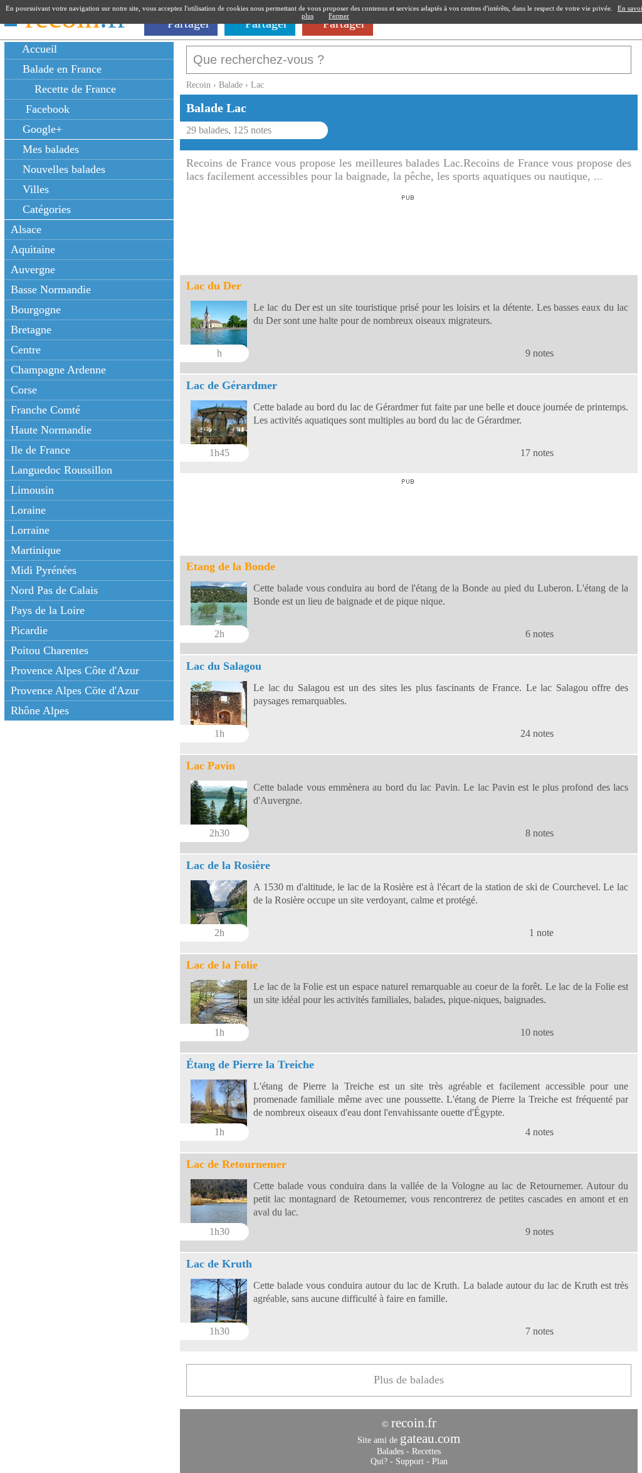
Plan (440, 1461)
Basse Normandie (51, 289)
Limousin (32, 490)
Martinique (36, 550)
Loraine (28, 510)
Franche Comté (45, 409)
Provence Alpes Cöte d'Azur (75, 690)
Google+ (40, 129)
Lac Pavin (210, 765)
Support (410, 1461)
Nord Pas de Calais (54, 590)
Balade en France (60, 69)
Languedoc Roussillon (61, 470)
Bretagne (31, 329)
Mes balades (49, 149)
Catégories (45, 209)
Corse (24, 389)
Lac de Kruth (219, 1263)
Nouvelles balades (62, 169)
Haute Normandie (51, 430)
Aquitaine (33, 249)
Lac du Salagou (223, 666)
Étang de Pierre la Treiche (250, 1064)
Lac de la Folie (222, 965)
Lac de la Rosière (228, 865)
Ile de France (40, 450)
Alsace (26, 229)
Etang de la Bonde (230, 566)
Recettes (426, 1451)
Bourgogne (36, 309)
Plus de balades (409, 1379)
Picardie (29, 630)
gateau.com (430, 1438)
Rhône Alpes (40, 710)
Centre (26, 349)
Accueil (38, 49)
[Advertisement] (408, 231)
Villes (34, 189)
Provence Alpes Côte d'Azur (75, 670)
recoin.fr (413, 1422)
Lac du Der (213, 285)
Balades (390, 1451)
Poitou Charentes (49, 650)
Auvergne (33, 269)
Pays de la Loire (48, 610)
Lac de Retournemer (236, 1164)
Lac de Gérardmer (231, 385)
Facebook (44, 109)
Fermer (339, 15)
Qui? (379, 1461)
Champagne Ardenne (58, 369)
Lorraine (30, 530)
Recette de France (73, 89)
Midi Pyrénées (43, 570)
